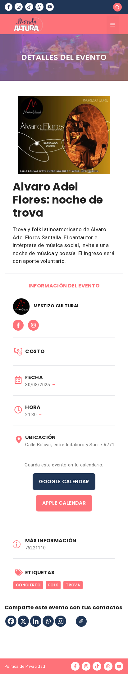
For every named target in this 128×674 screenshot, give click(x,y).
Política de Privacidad (25, 666)
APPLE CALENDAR (64, 503)
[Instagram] (60, 621)
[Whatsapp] (48, 621)
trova (73, 585)
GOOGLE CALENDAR (64, 481)
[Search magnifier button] (117, 7)
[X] (23, 621)
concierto (28, 585)
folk (53, 585)
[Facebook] (10, 621)
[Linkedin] (35, 621)
